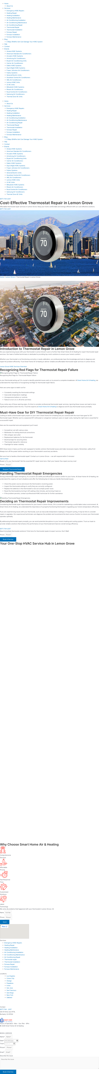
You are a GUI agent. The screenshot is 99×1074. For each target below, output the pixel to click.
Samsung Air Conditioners (16, 94)
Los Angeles (11, 976)
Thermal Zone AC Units (14, 96)
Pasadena (10, 983)
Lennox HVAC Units (13, 82)
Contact (7, 46)
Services (7, 8)
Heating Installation (13, 15)
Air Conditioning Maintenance (17, 23)
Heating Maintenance (14, 18)
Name (2, 912)
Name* (2, 1037)
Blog (5, 39)
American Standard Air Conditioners (19, 54)
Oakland (9, 997)
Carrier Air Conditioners (15, 63)
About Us (10, 6)
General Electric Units (14, 75)
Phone (2, 465)
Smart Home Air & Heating (86, 380)
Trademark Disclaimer (18, 1028)
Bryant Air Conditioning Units (16, 61)
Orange (9, 981)
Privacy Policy (5, 1028)
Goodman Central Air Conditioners (18, 77)
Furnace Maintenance (14, 37)
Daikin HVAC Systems (14, 65)
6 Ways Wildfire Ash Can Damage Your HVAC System (25, 42)
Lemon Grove (10, 277)
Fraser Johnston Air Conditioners (18, 70)
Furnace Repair (12, 32)
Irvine (8, 985)
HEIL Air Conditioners (14, 80)
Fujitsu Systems (12, 73)
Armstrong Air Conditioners (16, 58)
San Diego (10, 993)
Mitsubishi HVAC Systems (15, 87)
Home (6, 3)
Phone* (3, 1047)
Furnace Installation (13, 34)
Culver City (10, 978)
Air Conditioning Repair (15, 25)
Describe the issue (6, 1056)
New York (10, 995)
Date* (2, 1041)
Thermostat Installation (14, 30)
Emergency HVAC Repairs (15, 11)
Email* (2, 1052)
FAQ (5, 44)
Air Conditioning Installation (16, 20)
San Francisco (11, 990)
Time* (2, 1043)
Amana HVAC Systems (14, 51)
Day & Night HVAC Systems (16, 68)
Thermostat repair (10, 959)
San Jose (10, 988)
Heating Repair (12, 13)
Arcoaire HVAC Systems (15, 56)
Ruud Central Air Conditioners (17, 92)
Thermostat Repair (13, 27)
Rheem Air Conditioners (15, 89)
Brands (6, 49)
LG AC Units (11, 85)
